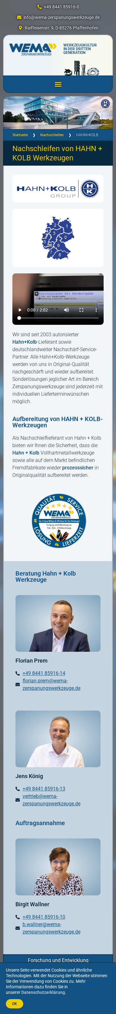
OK (14, 1004)
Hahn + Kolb (25, 453)
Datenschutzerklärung (43, 992)
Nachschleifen (52, 135)
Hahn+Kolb (24, 342)
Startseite (20, 135)
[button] (58, 84)
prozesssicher (77, 468)
